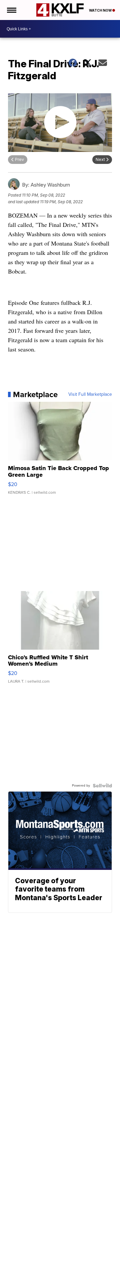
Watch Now (100, 10)
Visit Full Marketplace (90, 394)
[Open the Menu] (11, 10)
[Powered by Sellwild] (102, 785)
